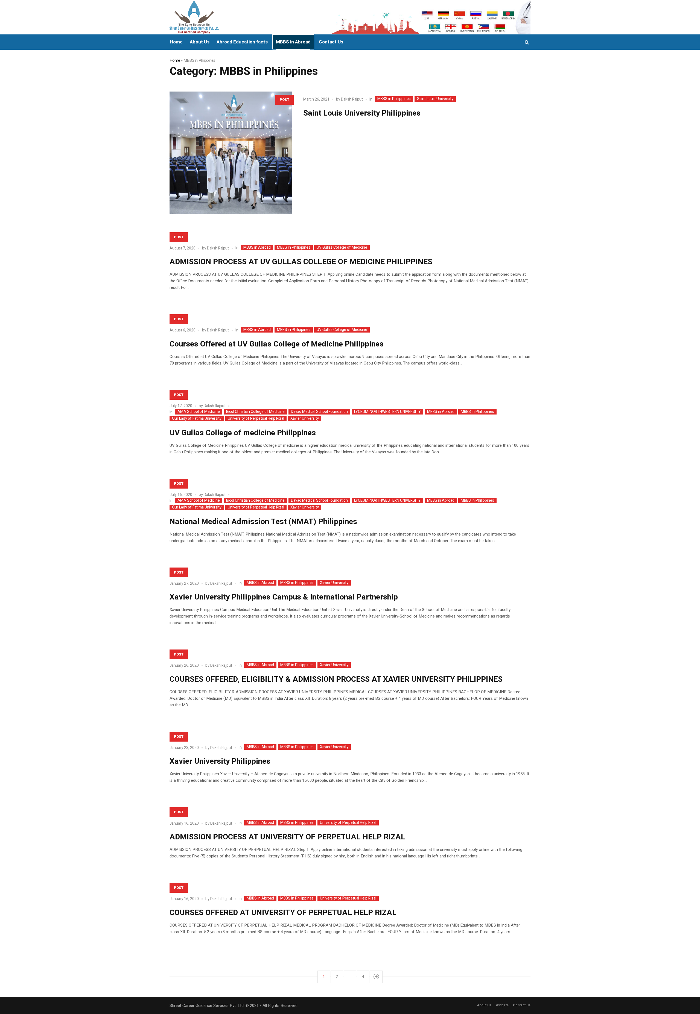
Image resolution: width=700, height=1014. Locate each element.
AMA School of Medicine (198, 412)
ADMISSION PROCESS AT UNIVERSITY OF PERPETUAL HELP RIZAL (287, 837)
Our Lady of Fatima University (196, 418)
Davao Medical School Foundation (319, 412)
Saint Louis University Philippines (362, 113)
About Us (484, 1005)
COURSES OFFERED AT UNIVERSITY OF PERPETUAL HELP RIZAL (283, 912)
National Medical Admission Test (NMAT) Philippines (263, 521)
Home (175, 60)
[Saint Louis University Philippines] (231, 153)
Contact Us (521, 1005)
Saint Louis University (435, 99)
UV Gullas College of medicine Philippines (243, 433)
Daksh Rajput (352, 99)
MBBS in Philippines (394, 99)
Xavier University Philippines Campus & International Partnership (284, 597)
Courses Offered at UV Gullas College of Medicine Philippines (277, 344)
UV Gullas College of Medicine (342, 247)
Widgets (502, 1005)
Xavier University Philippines (220, 761)
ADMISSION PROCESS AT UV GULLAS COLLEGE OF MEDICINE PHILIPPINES (301, 262)
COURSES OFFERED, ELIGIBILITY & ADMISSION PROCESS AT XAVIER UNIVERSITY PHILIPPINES (336, 679)
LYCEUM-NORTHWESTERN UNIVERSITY (387, 412)
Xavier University (304, 418)
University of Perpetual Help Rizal (256, 418)
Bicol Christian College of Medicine (255, 412)
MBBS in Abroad (257, 247)
